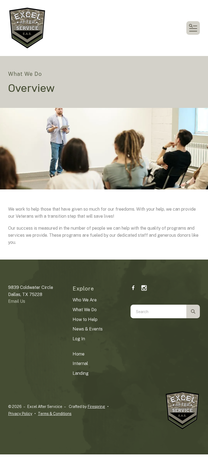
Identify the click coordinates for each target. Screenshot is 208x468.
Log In (79, 338)
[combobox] (158, 311)
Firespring (96, 406)
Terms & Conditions (55, 413)
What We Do (85, 309)
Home (78, 354)
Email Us (16, 301)
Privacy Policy (20, 413)
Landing (81, 373)
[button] (193, 28)
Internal (80, 363)
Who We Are (85, 299)
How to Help (85, 319)
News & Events (88, 329)
